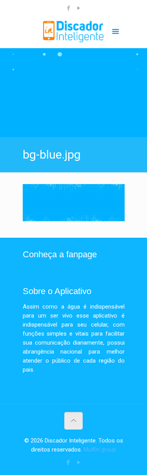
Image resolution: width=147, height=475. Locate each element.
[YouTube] (78, 8)
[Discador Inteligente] (74, 32)
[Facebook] (68, 8)
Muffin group (99, 449)
